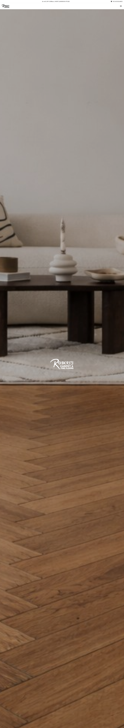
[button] (117, 1)
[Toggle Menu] (121, 6)
